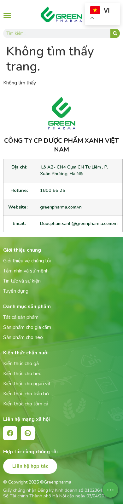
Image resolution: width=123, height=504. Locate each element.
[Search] (115, 33)
